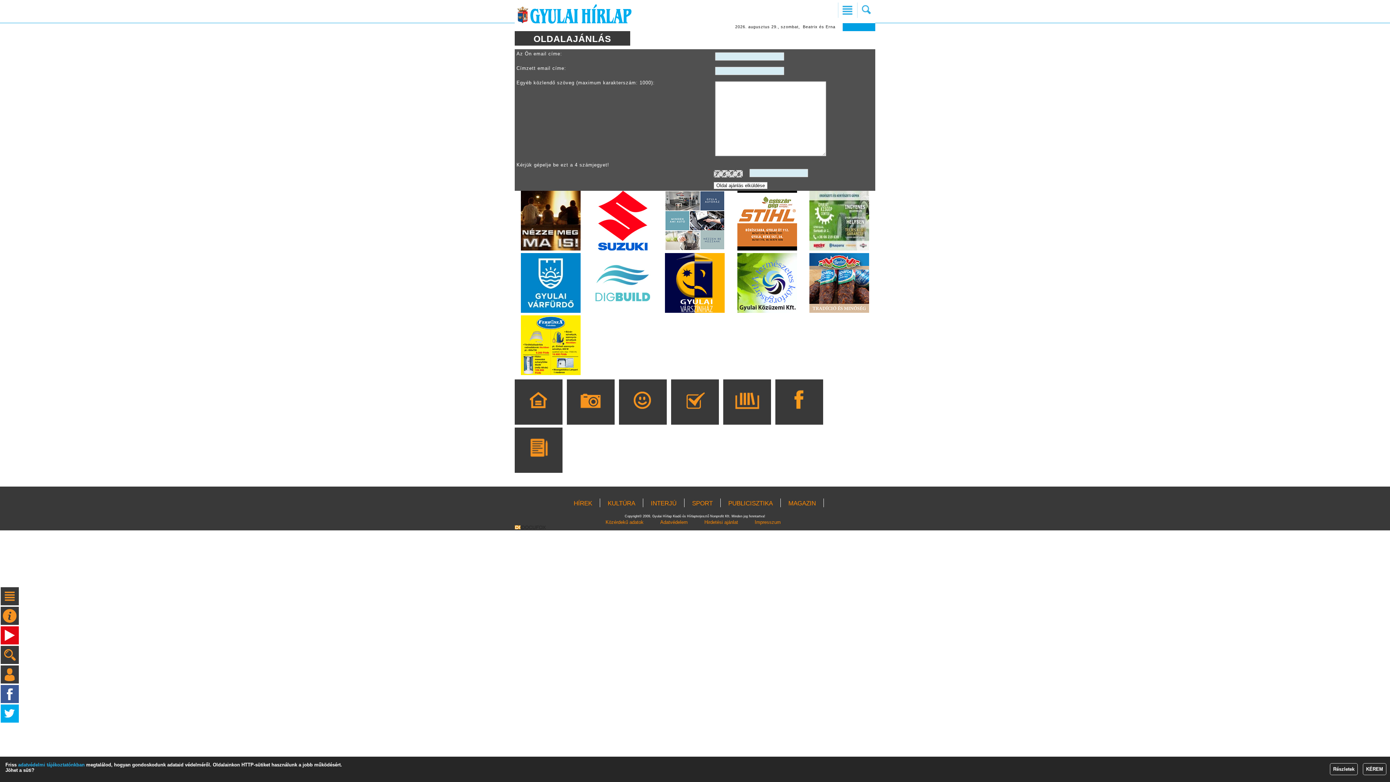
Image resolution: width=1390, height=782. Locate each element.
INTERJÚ (664, 503)
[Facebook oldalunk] (799, 412)
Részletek (1344, 769)
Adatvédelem (674, 522)
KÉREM (1374, 769)
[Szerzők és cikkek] (538, 460)
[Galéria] (590, 412)
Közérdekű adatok (625, 522)
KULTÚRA (621, 503)
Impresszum (768, 522)
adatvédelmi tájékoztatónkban (51, 765)
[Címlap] (538, 412)
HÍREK (583, 503)
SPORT (702, 503)
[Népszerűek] (642, 412)
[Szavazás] (694, 412)
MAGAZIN (802, 503)
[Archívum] (747, 412)
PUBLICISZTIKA (750, 503)
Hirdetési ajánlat (721, 522)
